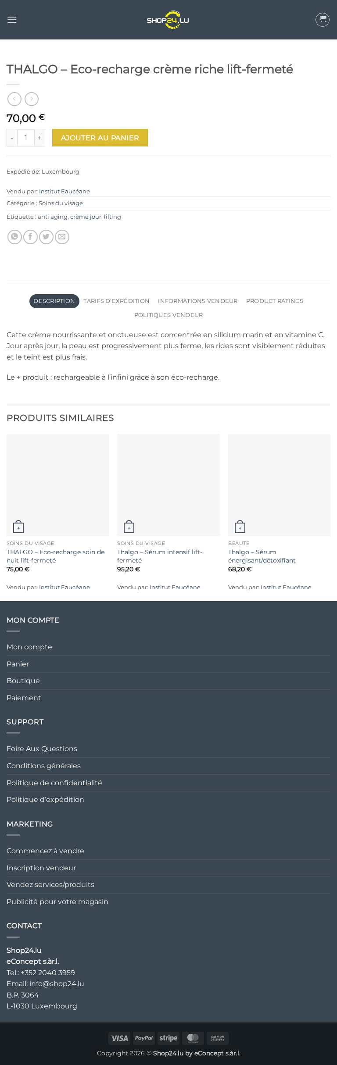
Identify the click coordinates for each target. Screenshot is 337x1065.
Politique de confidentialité (54, 783)
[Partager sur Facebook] (30, 237)
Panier (18, 664)
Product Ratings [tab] (275, 301)
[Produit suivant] (14, 99)
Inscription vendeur (41, 868)
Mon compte (29, 647)
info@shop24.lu (56, 984)
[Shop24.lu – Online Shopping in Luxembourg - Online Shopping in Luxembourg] (168, 20)
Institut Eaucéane (64, 191)
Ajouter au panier (100, 138)
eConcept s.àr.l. (217, 1053)
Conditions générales (44, 766)
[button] (12, 19)
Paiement (24, 698)
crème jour (85, 217)
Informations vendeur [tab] (197, 301)
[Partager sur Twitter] (46, 237)
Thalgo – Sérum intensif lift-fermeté (159, 556)
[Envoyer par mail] (62, 237)
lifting (112, 217)
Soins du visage (61, 203)
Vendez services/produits (50, 884)
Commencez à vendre (45, 851)
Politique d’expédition (45, 799)
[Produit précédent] (31, 99)
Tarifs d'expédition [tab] (116, 301)
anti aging (53, 217)
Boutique (23, 681)
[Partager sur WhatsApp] (14, 237)
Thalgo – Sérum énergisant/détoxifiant (262, 556)
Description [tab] (54, 301)
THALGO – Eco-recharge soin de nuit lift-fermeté (55, 556)
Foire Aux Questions (42, 748)
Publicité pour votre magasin (57, 902)
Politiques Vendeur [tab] (168, 315)
